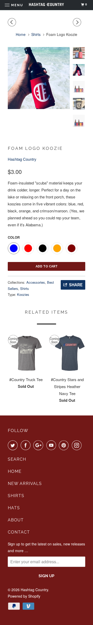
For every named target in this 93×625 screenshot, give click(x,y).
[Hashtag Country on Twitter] (14, 445)
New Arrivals (25, 483)
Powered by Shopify (24, 596)
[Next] (78, 22)
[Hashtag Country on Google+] (39, 445)
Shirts (24, 288)
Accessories (35, 282)
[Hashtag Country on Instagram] (78, 445)
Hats (14, 507)
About (16, 520)
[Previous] (13, 22)
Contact (19, 532)
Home (14, 471)
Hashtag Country (22, 159)
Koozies (23, 294)
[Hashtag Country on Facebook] (27, 445)
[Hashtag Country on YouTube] (52, 445)
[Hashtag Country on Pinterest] (65, 445)
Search (17, 459)
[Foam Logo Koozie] (39, 78)
